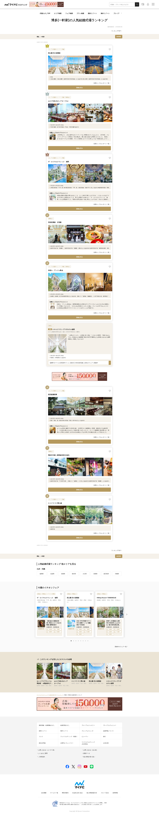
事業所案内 (65, 793)
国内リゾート (92, 13)
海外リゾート (105, 13)
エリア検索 (57, 13)
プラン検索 (80, 13)
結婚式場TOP (52, 695)
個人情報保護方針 (92, 793)
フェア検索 (69, 13)
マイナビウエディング (42, 695)
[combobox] (122, 4)
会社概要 (43, 793)
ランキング (60, 695)
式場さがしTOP (45, 13)
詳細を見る (79, 87)
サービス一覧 (54, 793)
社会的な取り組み (77, 793)
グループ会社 (105, 793)
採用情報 (115, 793)
